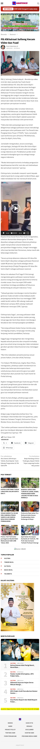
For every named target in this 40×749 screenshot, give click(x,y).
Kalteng (13, 672)
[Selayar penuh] (28, 233)
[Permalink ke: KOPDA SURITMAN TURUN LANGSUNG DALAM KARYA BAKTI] (10, 483)
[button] (15, 208)
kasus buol (8, 570)
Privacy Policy (10, 730)
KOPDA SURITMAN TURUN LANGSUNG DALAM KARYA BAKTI (10, 491)
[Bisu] (24, 233)
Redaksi (29, 726)
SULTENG (13, 663)
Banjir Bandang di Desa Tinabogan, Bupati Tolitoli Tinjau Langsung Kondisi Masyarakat (31, 461)
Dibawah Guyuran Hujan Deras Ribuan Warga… (21, 684)
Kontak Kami (29, 733)
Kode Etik (29, 723)
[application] (16, 208)
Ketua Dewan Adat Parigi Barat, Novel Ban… (22, 666)
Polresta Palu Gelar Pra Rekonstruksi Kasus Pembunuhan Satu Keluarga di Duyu (29, 516)
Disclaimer (29, 730)
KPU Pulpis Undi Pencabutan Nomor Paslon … (23, 692)
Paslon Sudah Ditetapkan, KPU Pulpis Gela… (22, 675)
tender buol (9, 562)
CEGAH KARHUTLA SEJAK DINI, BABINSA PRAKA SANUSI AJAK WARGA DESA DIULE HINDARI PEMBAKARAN (9, 517)
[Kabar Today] (20, 3)
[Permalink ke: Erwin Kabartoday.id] (3, 47)
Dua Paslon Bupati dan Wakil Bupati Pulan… (23, 701)
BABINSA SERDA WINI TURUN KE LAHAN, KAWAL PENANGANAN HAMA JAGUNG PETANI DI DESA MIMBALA (30, 494)
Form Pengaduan (10, 736)
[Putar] (4, 233)
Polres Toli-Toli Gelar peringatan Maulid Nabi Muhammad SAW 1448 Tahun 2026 (9, 540)
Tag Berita (8, 574)
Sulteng (7, 558)
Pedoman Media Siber (29, 736)
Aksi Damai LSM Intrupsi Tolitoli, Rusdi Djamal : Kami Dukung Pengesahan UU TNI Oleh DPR (10, 461)
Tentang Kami (10, 733)
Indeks (10, 723)
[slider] (14, 233)
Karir (10, 726)
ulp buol (7, 566)
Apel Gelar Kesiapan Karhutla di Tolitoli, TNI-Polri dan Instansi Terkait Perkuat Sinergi (30, 540)
